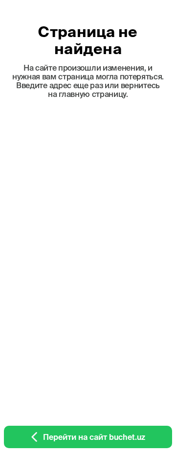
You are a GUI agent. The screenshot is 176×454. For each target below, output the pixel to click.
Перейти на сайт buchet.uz (94, 437)
